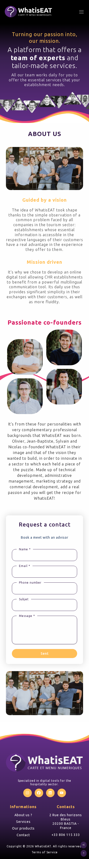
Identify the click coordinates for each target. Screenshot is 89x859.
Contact (23, 835)
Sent (45, 653)
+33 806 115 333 (66, 835)
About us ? (23, 815)
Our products (23, 828)
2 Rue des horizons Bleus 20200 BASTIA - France (65, 821)
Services (23, 822)
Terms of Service (45, 852)
